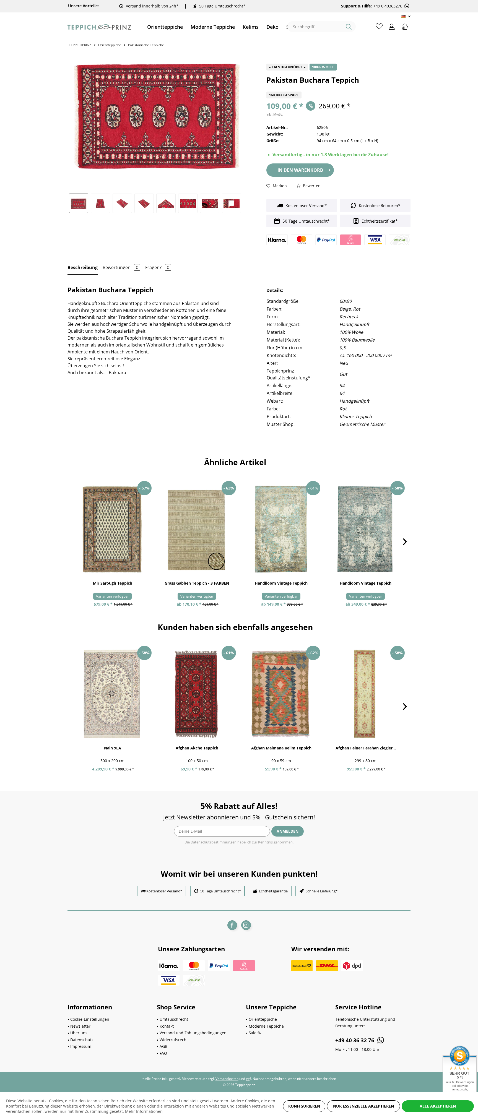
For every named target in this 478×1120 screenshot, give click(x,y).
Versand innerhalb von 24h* (152, 6)
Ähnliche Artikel (235, 462)
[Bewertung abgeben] (338, 88)
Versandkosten (226, 1078)
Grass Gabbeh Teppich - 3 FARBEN (197, 583)
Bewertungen (120, 267)
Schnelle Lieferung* (321, 891)
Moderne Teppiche (266, 1026)
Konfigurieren (304, 1106)
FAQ (163, 1053)
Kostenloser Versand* (305, 205)
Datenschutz (81, 1039)
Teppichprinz (80, 45)
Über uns (78, 1032)
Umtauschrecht (174, 1019)
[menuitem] (165, 27)
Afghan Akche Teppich (197, 748)
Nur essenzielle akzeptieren (363, 1106)
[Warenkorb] (405, 26)
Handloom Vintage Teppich (365, 583)
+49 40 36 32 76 (355, 1040)
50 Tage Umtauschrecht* (222, 6)
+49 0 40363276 (387, 6)
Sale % (255, 1032)
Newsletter (80, 1026)
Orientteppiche (263, 1019)
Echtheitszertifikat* (379, 221)
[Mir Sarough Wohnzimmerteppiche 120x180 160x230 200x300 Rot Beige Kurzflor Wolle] (112, 529)
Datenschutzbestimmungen (214, 842)
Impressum (80, 1046)
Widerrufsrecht (174, 1039)
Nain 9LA (112, 748)
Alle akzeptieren (438, 1106)
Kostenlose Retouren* (379, 205)
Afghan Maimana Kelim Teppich (281, 748)
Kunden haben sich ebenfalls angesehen (235, 627)
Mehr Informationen (144, 1111)
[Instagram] (246, 925)
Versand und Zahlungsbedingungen (193, 1032)
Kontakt (167, 1026)
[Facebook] (232, 925)
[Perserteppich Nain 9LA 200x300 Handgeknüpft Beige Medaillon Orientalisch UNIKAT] (112, 694)
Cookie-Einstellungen (89, 1019)
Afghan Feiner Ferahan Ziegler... (366, 748)
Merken (279, 185)
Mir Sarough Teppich (112, 583)
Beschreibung (82, 267)
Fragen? (157, 267)
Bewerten (311, 185)
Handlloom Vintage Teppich (281, 583)
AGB (163, 1046)
